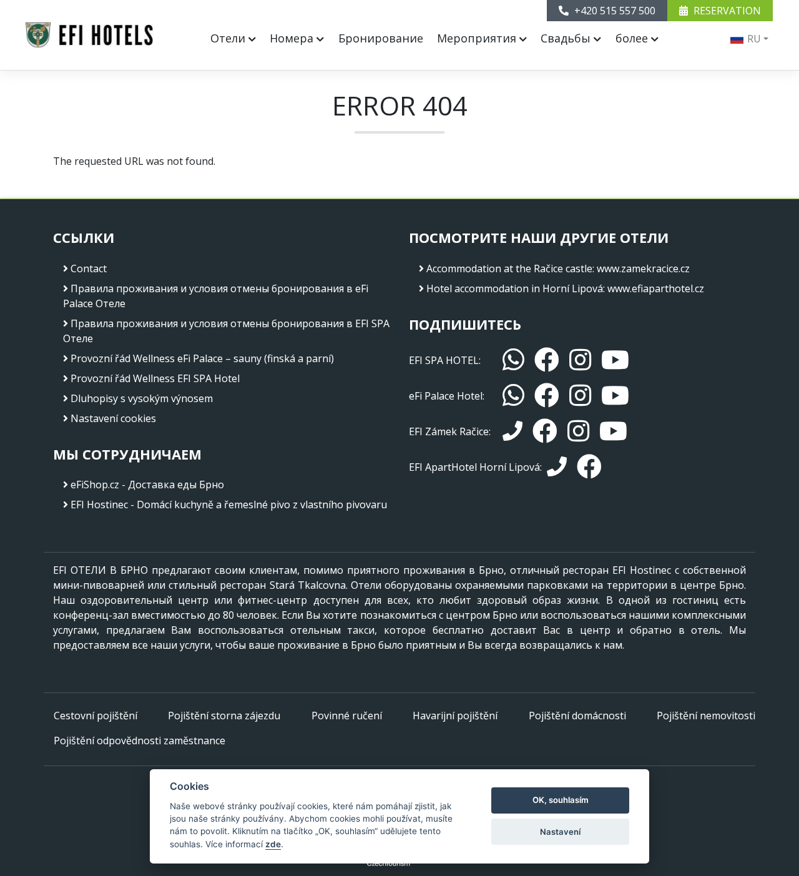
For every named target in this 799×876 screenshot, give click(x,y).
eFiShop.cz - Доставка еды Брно (147, 484)
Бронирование (380, 38)
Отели (229, 38)
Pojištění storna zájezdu (224, 715)
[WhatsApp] (513, 360)
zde (273, 844)
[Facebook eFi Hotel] (546, 395)
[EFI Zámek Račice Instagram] (578, 431)
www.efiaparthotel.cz (655, 288)
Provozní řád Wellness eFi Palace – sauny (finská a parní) (202, 358)
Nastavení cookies (113, 418)
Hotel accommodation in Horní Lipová (514, 288)
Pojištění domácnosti (577, 715)
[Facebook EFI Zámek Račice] (544, 431)
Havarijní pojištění (455, 715)
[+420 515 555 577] (557, 467)
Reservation (726, 10)
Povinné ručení (346, 715)
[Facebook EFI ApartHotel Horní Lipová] (589, 467)
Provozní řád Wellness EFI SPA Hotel (155, 378)
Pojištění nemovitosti (706, 715)
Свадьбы (567, 38)
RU (753, 39)
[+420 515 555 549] (512, 431)
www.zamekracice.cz (643, 268)
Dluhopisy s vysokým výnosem (142, 398)
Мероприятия (478, 38)
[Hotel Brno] (90, 34)
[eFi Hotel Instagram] (580, 395)
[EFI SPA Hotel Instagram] (580, 360)
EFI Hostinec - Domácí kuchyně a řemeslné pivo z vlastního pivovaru (229, 504)
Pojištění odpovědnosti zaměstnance (139, 740)
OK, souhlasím (560, 800)
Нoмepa (293, 38)
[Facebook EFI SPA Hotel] (546, 360)
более (633, 38)
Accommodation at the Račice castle (509, 268)
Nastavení (560, 832)
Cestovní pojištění (95, 715)
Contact (89, 268)
